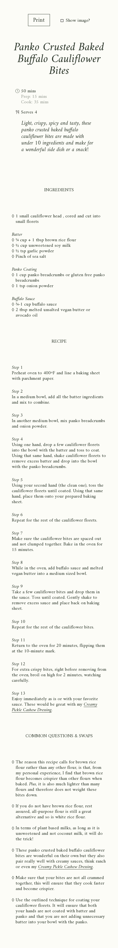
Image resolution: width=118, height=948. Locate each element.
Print (39, 20)
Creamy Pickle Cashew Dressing (65, 867)
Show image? (78, 20)
